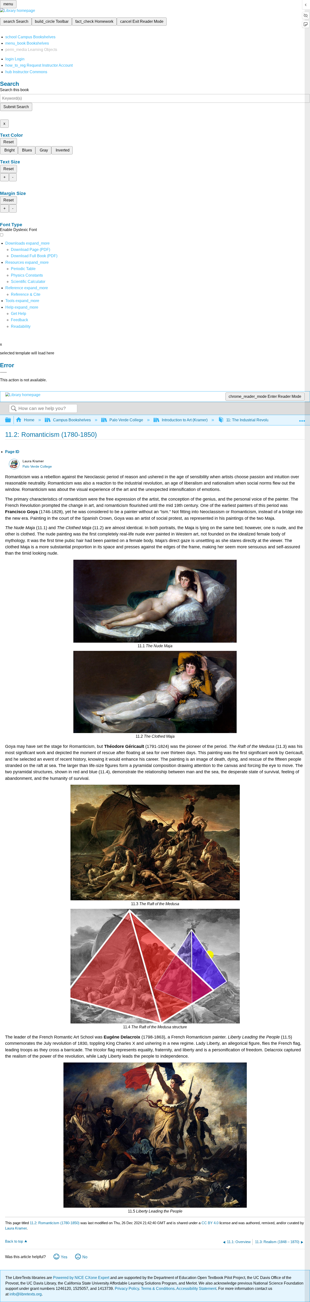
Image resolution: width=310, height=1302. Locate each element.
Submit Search (16, 107)
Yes (64, 1257)
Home (29, 420)
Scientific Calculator (28, 282)
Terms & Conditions (158, 1288)
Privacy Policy (127, 1288)
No (84, 1257)
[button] (19, 320)
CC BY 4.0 (210, 1223)
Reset (8, 142)
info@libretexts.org (25, 1294)
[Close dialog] (3, 372)
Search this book (14, 90)
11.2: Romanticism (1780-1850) (54, 1223)
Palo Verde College (126, 420)
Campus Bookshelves (72, 420)
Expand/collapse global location (302, 418)
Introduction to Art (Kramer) (185, 420)
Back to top (14, 1241)
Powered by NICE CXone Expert (81, 1278)
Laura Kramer (16, 1228)
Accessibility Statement (196, 1288)
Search (14, 409)
